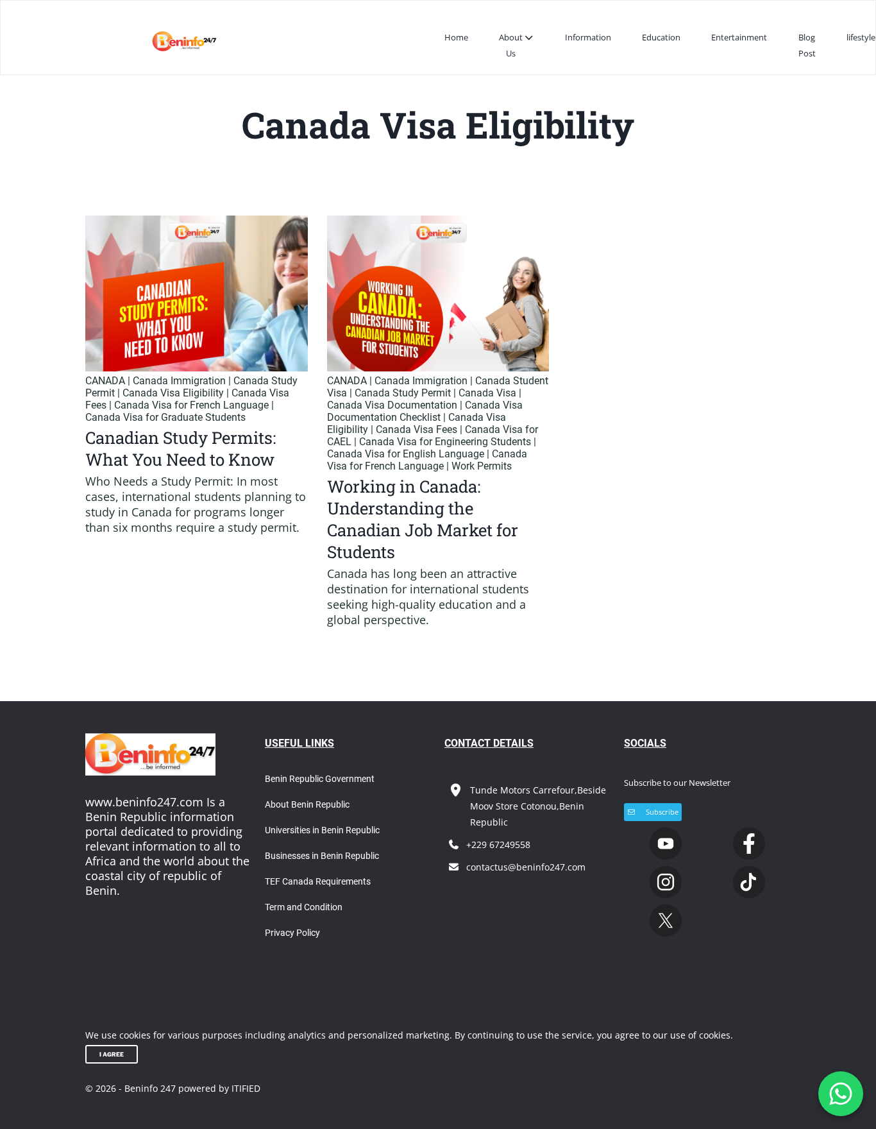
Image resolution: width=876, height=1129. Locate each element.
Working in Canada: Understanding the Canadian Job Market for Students (422, 519)
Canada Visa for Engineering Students (445, 442)
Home (456, 37)
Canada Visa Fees (416, 429)
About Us (511, 45)
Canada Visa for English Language (405, 454)
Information (588, 37)
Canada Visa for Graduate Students (165, 417)
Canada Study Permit (403, 393)
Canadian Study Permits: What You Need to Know (180, 448)
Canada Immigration (179, 381)
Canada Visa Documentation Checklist (425, 411)
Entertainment (739, 37)
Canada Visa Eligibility (173, 393)
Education (661, 37)
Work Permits (481, 466)
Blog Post (807, 45)
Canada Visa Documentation (392, 405)
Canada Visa (487, 393)
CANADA (105, 381)
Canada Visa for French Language (191, 405)
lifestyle (861, 37)
